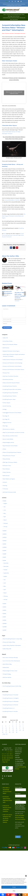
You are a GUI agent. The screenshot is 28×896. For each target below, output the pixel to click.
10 (19, 726)
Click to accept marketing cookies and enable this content (14, 92)
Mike (4, 233)
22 (13, 730)
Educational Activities (8, 379)
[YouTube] (8, 776)
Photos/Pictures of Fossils (9, 455)
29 (13, 732)
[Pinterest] (6, 776)
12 (2, 728)
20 (6, 730)
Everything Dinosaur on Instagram (11, 698)
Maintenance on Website (8, 429)
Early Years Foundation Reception (10, 376)
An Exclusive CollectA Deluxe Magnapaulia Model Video (7, 799)
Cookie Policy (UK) (7, 648)
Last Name (17, 799)
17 (19, 728)
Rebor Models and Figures (9, 479)
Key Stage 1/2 (6, 416)
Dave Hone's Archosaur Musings (10, 657)
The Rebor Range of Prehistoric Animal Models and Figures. (13, 215)
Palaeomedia (6, 667)
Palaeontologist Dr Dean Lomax (10, 670)
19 (2, 730)
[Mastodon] (11, 776)
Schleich (5, 482)
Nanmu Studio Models (8, 439)
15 (7, 755)
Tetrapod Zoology (7, 674)
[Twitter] (4, 776)
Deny (14, 890)
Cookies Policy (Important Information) (12, 645)
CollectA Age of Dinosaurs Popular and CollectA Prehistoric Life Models (14, 355)
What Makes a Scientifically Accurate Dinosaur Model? (7, 790)
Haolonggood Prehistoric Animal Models (12, 412)
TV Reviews (5, 488)
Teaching (5, 485)
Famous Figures (6, 402)
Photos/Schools (6, 459)
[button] (26, 876)
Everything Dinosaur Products (10, 396)
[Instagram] (2, 778)
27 (6, 732)
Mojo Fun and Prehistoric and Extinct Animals (13, 432)
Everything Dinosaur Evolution (10, 386)
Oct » (7, 734)
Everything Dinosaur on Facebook (10, 694)
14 (9, 728)
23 (16, 730)
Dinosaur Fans (6, 372)
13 (6, 728)
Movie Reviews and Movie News (10, 435)
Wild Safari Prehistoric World (9, 492)
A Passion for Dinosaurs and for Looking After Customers (7, 808)
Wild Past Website (7, 677)
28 (9, 732)
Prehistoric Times (7, 465)
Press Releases (6, 469)
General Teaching (7, 406)
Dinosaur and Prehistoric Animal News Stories (13, 369)
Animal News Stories (7, 341)
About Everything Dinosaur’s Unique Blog (12, 638)
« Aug (3, 734)
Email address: (18, 787)
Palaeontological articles (8, 442)
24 (20, 730)
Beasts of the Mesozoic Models (10, 344)
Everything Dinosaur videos (10, 235)
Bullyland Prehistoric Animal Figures (11, 351)
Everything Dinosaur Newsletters (10, 392)
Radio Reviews (6, 475)
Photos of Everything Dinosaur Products (12, 452)
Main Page (18, 235)
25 (23, 730)
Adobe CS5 (5, 337)
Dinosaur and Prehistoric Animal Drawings (12, 363)
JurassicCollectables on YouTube (12, 200)
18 (23, 728)
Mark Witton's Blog (7, 664)
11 (11, 753)
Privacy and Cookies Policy (9, 642)
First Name (17, 793)
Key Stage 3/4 (6, 419)
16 (16, 728)
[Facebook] (2, 776)
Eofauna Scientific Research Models (11, 382)
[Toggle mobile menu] (25, 9)
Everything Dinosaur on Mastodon (11, 701)
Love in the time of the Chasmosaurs (11, 660)
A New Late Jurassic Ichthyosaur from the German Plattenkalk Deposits (7, 818)
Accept (14, 887)
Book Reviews (6, 347)
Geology (4, 409)
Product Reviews (7, 472)
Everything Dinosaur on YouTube (10, 711)
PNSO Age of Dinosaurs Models (10, 462)
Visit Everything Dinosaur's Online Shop (12, 686)
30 (16, 732)
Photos (4, 449)
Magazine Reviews (7, 422)
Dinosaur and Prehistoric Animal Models (12, 366)
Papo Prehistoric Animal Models (10, 445)
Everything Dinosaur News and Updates (12, 389)
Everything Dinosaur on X (9, 708)
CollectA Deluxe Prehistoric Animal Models (13, 359)
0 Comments (9, 236)
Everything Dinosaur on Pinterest (10, 704)
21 (9, 730)
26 (2, 732)
